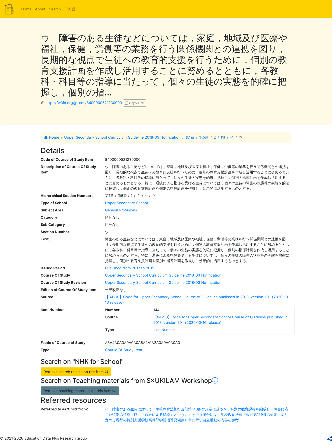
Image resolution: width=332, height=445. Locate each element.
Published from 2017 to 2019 (129, 268)
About (40, 9)
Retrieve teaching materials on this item (78, 390)
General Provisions (121, 210)
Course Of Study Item (123, 350)
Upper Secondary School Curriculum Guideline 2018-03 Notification (122, 137)
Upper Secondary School (126, 203)
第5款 (204, 137)
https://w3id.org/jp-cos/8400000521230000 (83, 102)
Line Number (164, 329)
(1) (223, 137)
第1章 (189, 137)
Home (26, 9)
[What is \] (215, 380)
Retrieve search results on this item (74, 371)
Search (55, 9)
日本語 (69, 9)
